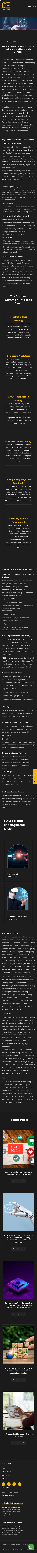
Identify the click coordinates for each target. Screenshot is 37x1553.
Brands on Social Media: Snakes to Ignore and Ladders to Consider (18, 1173)
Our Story (6, 1475)
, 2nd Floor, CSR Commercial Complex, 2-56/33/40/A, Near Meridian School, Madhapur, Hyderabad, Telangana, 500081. (11, 1511)
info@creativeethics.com (10, 1492)
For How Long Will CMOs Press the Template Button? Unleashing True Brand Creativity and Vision (18, 1305)
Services (5, 1479)
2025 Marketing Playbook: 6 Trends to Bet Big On (18, 1435)
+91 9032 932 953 (8, 1495)
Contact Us (6, 1472)
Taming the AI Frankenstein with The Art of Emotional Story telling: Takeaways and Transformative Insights (18, 1238)
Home (4, 1468)
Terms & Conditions (11, 1545)
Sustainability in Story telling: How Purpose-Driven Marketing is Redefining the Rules (18, 1370)
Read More (17, 1181)
